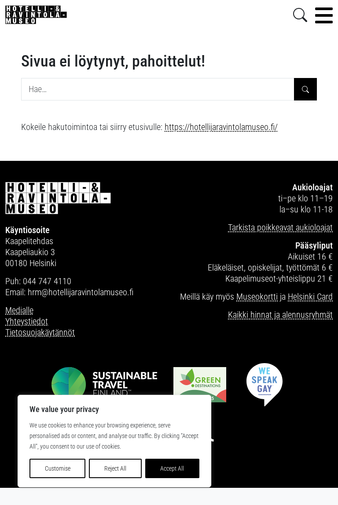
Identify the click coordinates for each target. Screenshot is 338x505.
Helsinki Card (310, 296)
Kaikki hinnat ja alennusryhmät (280, 314)
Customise (57, 468)
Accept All (172, 468)
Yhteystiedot (26, 321)
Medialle (19, 310)
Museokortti (257, 296)
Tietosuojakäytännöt (40, 332)
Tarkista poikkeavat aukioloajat (280, 227)
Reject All (115, 468)
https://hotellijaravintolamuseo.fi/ (221, 127)
